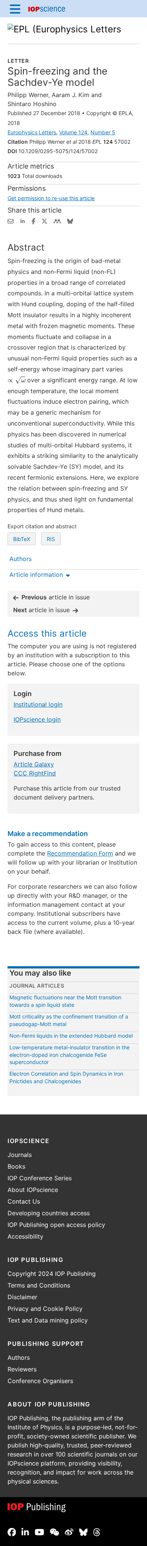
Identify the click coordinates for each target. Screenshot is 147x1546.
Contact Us (24, 1201)
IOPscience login (37, 719)
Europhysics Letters (32, 132)
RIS (51, 539)
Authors (19, 1357)
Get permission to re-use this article (51, 198)
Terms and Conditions (39, 1285)
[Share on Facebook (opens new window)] (33, 220)
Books (16, 1166)
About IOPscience (33, 1189)
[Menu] (15, 8)
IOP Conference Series (40, 1178)
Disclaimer (22, 1297)
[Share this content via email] (11, 220)
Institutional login (38, 704)
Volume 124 (73, 132)
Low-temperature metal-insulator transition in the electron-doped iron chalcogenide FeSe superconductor (69, 1054)
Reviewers (22, 1369)
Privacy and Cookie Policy (45, 1308)
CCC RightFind (35, 773)
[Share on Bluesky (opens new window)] (70, 220)
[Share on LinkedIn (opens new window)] (23, 220)
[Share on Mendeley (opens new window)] (57, 220)
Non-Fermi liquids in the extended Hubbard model (71, 1035)
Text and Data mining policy (48, 1320)
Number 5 (102, 132)
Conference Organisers (40, 1381)
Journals (20, 1154)
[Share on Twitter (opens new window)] (44, 220)
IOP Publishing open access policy (56, 1224)
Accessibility (25, 1236)
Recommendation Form (80, 853)
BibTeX (21, 539)
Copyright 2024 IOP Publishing (52, 1273)
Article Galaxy (34, 764)
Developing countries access (49, 1213)
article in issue (55, 597)
